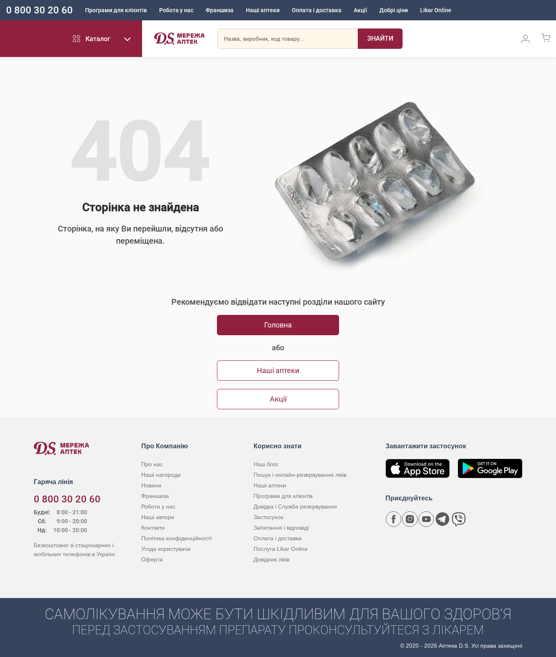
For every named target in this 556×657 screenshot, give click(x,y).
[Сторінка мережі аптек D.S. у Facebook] (393, 519)
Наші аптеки (263, 10)
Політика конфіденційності (176, 538)
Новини (151, 485)
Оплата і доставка (316, 10)
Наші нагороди (161, 474)
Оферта (152, 559)
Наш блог (266, 464)
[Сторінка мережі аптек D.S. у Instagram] (410, 519)
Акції (360, 10)
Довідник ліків (271, 559)
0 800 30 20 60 (39, 10)
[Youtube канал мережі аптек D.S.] (426, 519)
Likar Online (435, 10)
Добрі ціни (393, 10)
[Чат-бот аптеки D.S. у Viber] (459, 519)
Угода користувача (165, 549)
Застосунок (268, 517)
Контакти (153, 527)
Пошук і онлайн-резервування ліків (300, 474)
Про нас (152, 464)
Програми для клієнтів (116, 10)
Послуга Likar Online (281, 549)
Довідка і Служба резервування (295, 506)
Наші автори (157, 517)
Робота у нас (176, 10)
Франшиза (220, 10)
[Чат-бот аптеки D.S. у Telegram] (442, 519)
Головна (278, 325)
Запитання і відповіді (281, 527)
